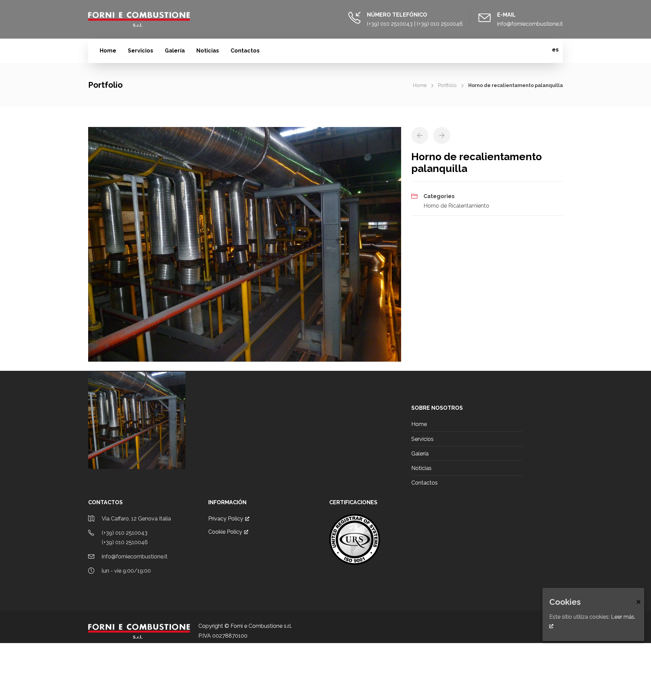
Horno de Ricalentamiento (456, 206)
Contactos (245, 50)
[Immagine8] (244, 244)
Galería (175, 50)
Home (108, 50)
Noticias (207, 50)
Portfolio (447, 85)
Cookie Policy (225, 532)
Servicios (140, 50)
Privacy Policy (225, 518)
